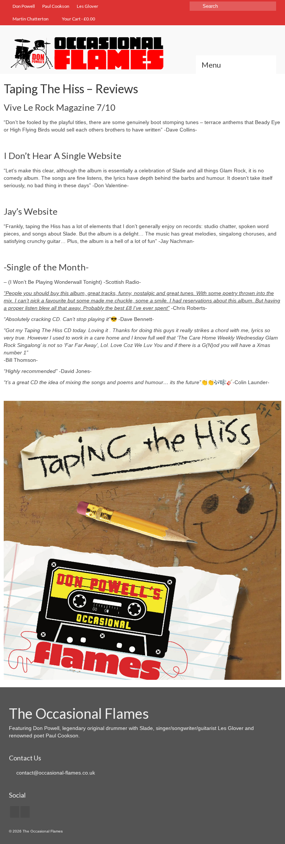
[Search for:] (233, 6)
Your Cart (78, 19)
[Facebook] (14, 812)
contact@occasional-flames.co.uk (55, 773)
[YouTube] (25, 812)
